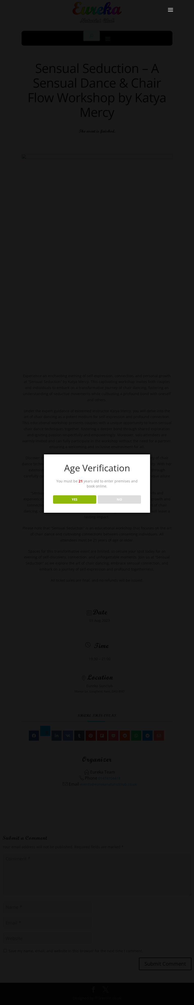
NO (119, 499)
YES (74, 499)
